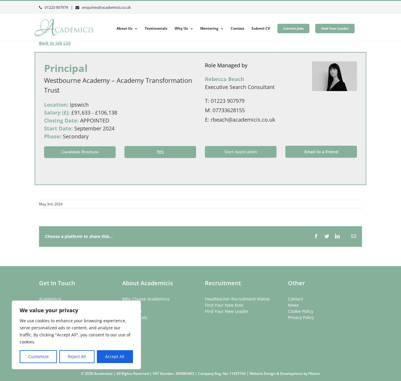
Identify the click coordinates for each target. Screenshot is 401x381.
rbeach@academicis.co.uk (243, 119)
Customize (38, 356)
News (293, 305)
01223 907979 (228, 100)
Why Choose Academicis (146, 299)
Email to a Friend (321, 152)
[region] (76, 335)
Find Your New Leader (226, 311)
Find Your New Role (224, 305)
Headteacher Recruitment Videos (237, 299)
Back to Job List (55, 43)
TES (160, 152)
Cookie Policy (300, 311)
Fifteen (314, 373)
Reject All (77, 356)
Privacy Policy (301, 317)
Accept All (114, 356)
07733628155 (229, 110)
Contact (295, 299)
